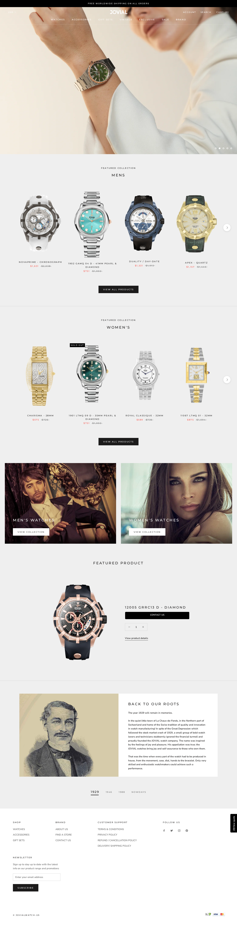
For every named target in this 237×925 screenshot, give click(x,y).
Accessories (82, 19)
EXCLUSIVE (147, 19)
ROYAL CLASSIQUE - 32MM (144, 415)
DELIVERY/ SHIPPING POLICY (114, 845)
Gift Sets (105, 19)
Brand (181, 19)
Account (189, 12)
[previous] (10, 227)
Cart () (222, 12)
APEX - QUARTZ (196, 262)
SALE (165, 19)
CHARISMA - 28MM (40, 415)
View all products (118, 289)
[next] (227, 227)
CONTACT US (63, 840)
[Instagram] (179, 830)
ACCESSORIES (21, 834)
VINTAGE (126, 19)
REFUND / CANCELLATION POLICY (117, 840)
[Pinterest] (187, 830)
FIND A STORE (63, 834)
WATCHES (58, 19)
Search (206, 12)
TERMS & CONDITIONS (111, 829)
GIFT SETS (19, 840)
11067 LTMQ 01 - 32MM (196, 415)
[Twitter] (171, 830)
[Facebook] (164, 830)
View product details (136, 638)
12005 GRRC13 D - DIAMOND (155, 607)
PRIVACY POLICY (107, 834)
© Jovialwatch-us (26, 915)
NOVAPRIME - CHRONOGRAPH (40, 262)
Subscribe (26, 887)
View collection (31, 532)
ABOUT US (61, 829)
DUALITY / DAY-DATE (144, 261)
